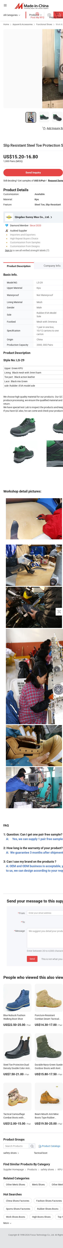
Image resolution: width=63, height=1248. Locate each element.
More (6, 1223)
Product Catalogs (50, 1146)
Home (6, 24)
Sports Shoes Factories (18, 1208)
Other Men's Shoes (15, 1184)
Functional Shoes (44, 24)
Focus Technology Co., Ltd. (42, 1234)
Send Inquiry (33, 172)
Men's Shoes (38, 1184)
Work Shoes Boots (15, 1216)
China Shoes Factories (17, 1200)
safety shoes (10, 1152)
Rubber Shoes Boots (47, 1208)
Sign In (8, 250)
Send (32, 958)
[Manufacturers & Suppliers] (31, 6)
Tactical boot (40, 1152)
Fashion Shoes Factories (49, 1200)
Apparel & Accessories (23, 24)
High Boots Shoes (41, 1216)
